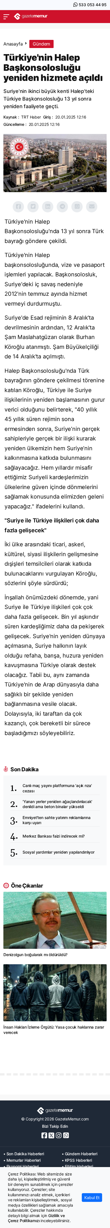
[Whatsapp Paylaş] (77, 206)
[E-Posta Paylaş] (91, 206)
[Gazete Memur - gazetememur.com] (31, 16)
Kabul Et (92, 1197)
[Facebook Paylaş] (18, 206)
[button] (6, 16)
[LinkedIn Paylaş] (47, 206)
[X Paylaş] (33, 206)
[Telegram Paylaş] (62, 206)
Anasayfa (13, 44)
